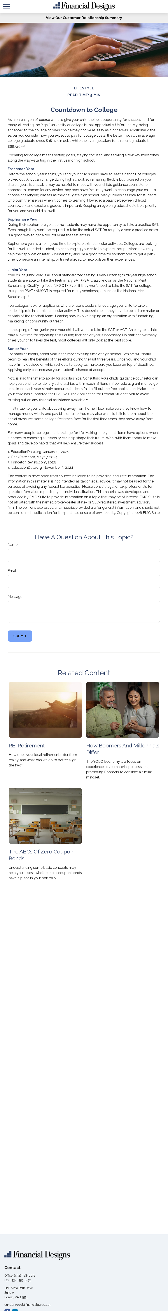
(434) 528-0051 (24, 1275)
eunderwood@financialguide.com (28, 1304)
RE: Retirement (27, 745)
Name (13, 545)
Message (15, 597)
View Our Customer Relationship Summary (84, 18)
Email (12, 571)
